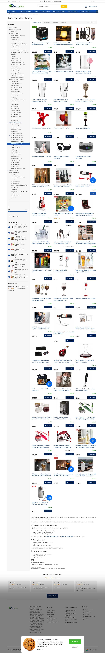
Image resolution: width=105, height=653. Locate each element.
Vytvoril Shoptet (93, 650)
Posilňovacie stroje (15, 110)
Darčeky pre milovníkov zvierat (18, 168)
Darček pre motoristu (16, 129)
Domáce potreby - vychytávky (18, 35)
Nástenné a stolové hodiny (17, 48)
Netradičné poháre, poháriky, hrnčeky (19, 52)
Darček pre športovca (16, 127)
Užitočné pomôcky (15, 121)
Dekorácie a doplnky (15, 33)
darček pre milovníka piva (52, 536)
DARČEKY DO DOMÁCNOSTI (15, 29)
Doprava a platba (51, 612)
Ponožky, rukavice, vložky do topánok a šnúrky (19, 192)
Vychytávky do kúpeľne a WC (17, 73)
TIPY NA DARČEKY (57, 1)
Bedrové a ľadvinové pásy (17, 87)
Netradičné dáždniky (15, 181)
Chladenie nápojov (15, 37)
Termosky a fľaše (15, 67)
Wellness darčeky (15, 125)
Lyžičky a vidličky (14, 46)
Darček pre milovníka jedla (17, 137)
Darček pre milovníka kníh (16, 158)
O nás (41, 1)
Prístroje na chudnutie (16, 112)
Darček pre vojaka (15, 166)
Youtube (86, 619)
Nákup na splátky (51, 610)
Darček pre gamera (15, 152)
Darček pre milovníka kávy (17, 139)
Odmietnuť (75, 647)
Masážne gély (14, 98)
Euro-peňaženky (14, 175)
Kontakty (48, 1)
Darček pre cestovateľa (16, 133)
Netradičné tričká (15, 183)
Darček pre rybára (15, 150)
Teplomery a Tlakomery (16, 116)
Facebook (87, 614)
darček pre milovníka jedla (67, 536)
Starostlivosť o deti (15, 114)
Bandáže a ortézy (15, 85)
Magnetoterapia (14, 96)
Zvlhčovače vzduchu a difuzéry (18, 77)
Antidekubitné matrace (16, 83)
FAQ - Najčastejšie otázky (53, 622)
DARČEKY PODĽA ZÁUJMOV (15, 123)
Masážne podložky (15, 106)
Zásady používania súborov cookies (71, 623)
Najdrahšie (55, 22)
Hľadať (64, 6)
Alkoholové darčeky (15, 160)
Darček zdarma (50, 614)
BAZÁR (10, 199)
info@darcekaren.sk (89, 610)
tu (43, 644)
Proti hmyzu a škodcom (16, 58)
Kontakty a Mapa (51, 620)
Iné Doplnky (13, 197)
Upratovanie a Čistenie (16, 69)
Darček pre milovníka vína (16, 143)
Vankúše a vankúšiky (15, 71)
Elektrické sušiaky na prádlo (17, 42)
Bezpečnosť (13, 31)
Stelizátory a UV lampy (16, 60)
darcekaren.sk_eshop (90, 616)
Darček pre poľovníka (16, 148)
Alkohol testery (14, 81)
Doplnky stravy (14, 89)
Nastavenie (40, 649)
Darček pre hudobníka (16, 154)
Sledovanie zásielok (52, 618)
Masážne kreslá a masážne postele (19, 100)
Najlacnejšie (47, 22)
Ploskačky (13, 56)
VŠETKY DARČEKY (13, 27)
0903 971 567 (88, 612)
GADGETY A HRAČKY (13, 171)
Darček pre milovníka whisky (17, 141)
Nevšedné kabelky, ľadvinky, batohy (19, 185)
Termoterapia (14, 119)
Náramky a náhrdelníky (16, 179)
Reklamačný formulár (70, 617)
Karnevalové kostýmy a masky (18, 177)
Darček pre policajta (15, 164)
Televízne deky (14, 187)
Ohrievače (13, 54)
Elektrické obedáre (15, 40)
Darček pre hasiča (15, 156)
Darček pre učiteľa (15, 162)
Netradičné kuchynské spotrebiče (18, 50)
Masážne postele (15, 104)
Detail (93, 193)
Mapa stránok (50, 616)
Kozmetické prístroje (16, 91)
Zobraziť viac (52, 595)
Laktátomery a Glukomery (17, 94)
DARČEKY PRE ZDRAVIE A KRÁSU (16, 79)
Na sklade (14, 216)
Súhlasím (76, 641)
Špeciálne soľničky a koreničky (18, 64)
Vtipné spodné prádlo (16, 195)
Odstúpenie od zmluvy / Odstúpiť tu (70, 614)
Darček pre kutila (14, 131)
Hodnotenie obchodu (52, 574)
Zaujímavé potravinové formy (17, 75)
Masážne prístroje (15, 108)
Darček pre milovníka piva (17, 146)
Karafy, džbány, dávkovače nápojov (19, 44)
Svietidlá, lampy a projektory (17, 62)
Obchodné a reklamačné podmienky (70, 611)
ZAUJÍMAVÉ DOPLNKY (14, 173)
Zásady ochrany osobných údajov (71, 619)
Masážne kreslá (14, 102)
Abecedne (63, 22)
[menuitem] (12, 11)
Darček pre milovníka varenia (17, 135)
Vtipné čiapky (14, 189)
